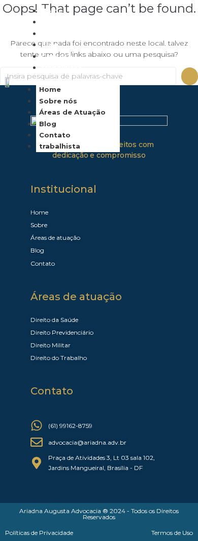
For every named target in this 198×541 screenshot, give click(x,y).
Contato (55, 135)
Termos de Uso (172, 532)
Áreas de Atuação (74, 33)
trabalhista (61, 67)
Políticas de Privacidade (39, 532)
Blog (47, 124)
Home (50, 89)
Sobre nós (58, 101)
